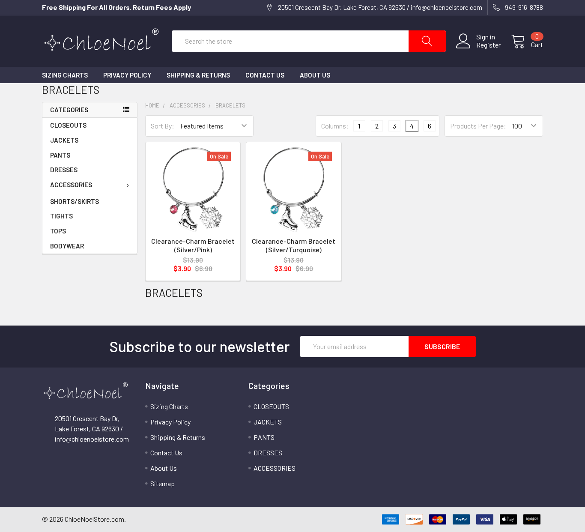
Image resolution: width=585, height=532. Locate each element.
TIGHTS (61, 216)
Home (152, 105)
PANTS (60, 155)
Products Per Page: (478, 126)
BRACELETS (230, 105)
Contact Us (264, 75)
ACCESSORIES (71, 184)
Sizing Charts (65, 75)
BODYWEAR (67, 246)
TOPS (58, 231)
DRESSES (64, 169)
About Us (315, 75)
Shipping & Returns (198, 75)
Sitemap (162, 483)
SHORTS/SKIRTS (74, 201)
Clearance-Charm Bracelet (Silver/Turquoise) (293, 245)
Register (488, 45)
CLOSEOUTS (68, 125)
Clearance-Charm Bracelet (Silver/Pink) (193, 245)
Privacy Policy (127, 75)
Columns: (335, 126)
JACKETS (64, 140)
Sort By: (162, 126)
